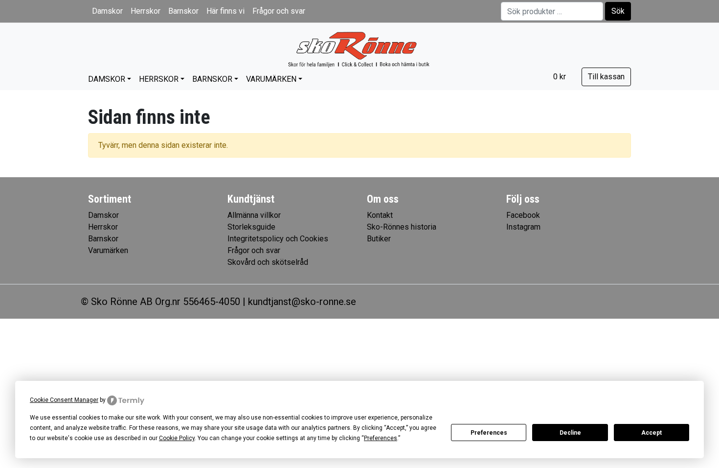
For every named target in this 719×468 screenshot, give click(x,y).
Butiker (379, 238)
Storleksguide (251, 227)
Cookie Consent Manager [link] (64, 400)
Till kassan (606, 76)
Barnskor (183, 11)
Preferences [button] (380, 438)
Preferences (489, 432)
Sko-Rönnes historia (401, 227)
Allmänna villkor (254, 215)
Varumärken (271, 79)
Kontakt (380, 215)
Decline (570, 432)
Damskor (107, 11)
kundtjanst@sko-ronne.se (302, 301)
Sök (618, 11)
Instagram (523, 227)
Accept (651, 432)
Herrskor (145, 11)
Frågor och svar (278, 11)
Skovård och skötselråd (267, 262)
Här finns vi (225, 11)
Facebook (523, 215)
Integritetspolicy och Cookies (277, 238)
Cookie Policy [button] (177, 438)
